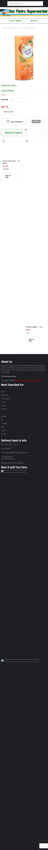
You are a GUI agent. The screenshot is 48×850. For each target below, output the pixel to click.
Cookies (4, 423)
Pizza (3, 402)
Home (4, 27)
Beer (3, 391)
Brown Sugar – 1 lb (34, 327)
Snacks (4, 405)
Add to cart (9, 112)
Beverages (13, 27)
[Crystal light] (24, 58)
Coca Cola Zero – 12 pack (11, 162)
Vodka (3, 434)
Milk (2, 427)
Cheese (4, 409)
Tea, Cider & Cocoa (27, 27)
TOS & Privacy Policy (8, 376)
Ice (2, 420)
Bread (3, 430)
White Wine (5, 398)
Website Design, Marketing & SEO (28, 380)
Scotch (3, 416)
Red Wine (4, 395)
